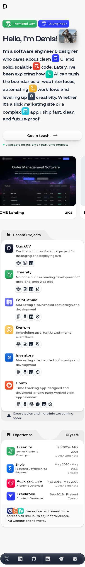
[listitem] (42, 255)
